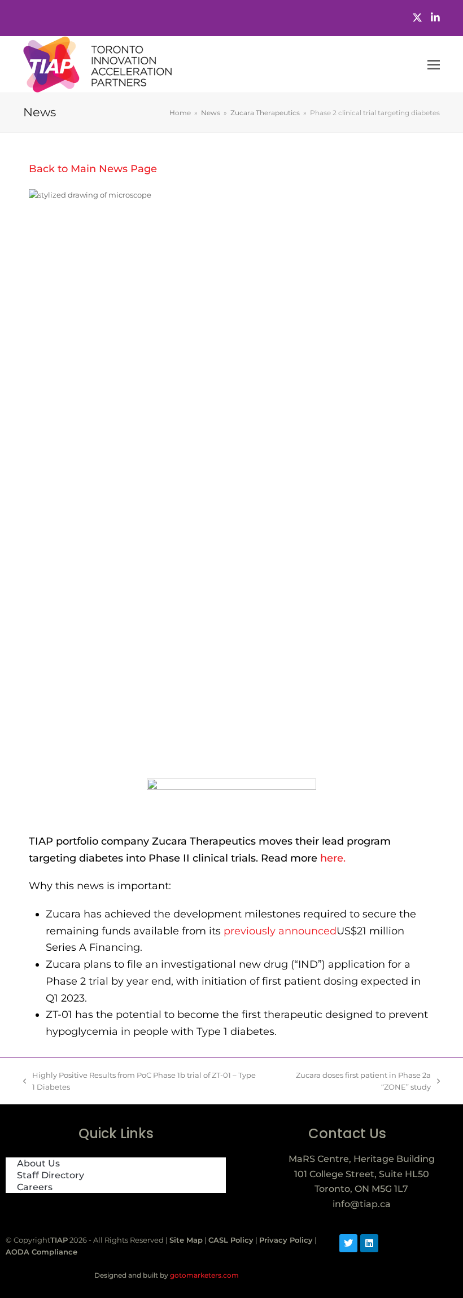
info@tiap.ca (362, 1204)
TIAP (59, 1239)
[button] (433, 64)
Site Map (186, 1239)
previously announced (280, 931)
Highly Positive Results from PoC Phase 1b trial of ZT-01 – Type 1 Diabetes (139, 1080)
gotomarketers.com (203, 1275)
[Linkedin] (369, 1243)
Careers (35, 1187)
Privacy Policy (286, 1239)
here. (331, 858)
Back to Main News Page (93, 169)
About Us (38, 1163)
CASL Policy (231, 1239)
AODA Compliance (41, 1251)
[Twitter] (417, 17)
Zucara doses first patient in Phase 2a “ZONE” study (350, 1080)
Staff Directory (50, 1175)
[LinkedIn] (435, 17)
